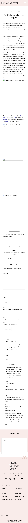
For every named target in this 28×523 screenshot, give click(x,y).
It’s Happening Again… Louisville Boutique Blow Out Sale (14, 253)
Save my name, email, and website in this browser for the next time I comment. (12, 310)
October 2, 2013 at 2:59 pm (11, 393)
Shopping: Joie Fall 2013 (14, 247)
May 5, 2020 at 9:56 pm (10, 410)
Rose (7, 362)
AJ (6, 339)
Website (5, 302)
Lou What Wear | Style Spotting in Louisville (14, 389)
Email (4, 297)
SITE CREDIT (18, 521)
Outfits (11, 11)
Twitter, (22, 234)
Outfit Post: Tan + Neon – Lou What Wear (14, 406)
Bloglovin (5, 236)
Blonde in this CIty (10, 383)
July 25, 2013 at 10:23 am (11, 364)
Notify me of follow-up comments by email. (12, 319)
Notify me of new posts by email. (10, 324)
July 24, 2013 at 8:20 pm (11, 341)
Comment (5, 273)
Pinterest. (10, 236)
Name (5, 292)
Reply (7, 359)
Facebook (18, 234)
